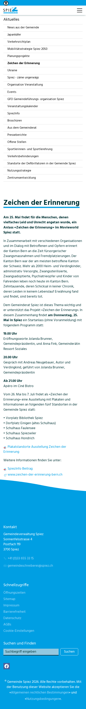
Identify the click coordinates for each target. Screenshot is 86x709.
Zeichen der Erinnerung (23, 63)
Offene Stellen (16, 142)
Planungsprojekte (18, 56)
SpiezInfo (13, 113)
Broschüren (14, 120)
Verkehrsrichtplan (18, 41)
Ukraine (12, 70)
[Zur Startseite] (10, 10)
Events (11, 92)
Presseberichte (17, 135)
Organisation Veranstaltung (25, 84)
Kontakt (69, 8)
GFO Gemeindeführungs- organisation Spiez (35, 99)
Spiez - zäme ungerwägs (23, 77)
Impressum (11, 605)
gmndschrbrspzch (30, 565)
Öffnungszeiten (14, 592)
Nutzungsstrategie (19, 170)
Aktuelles (11, 19)
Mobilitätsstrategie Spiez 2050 (27, 49)
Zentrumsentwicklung (21, 177)
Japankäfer (14, 34)
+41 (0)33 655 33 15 (21, 558)
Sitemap (9, 599)
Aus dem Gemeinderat (22, 127)
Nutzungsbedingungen (42, 699)
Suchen (69, 651)
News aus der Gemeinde (23, 27)
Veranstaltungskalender (22, 106)
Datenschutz (12, 618)
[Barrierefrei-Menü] (6, 3)
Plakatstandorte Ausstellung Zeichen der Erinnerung (34, 449)
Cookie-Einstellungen (18, 631)
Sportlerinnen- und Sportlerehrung (29, 149)
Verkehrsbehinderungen (23, 156)
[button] (6, 666)
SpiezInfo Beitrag (20, 468)
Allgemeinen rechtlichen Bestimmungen (40, 692)
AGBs (7, 624)
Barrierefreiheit (14, 612)
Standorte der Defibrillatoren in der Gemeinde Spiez (41, 163)
